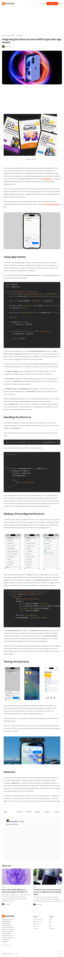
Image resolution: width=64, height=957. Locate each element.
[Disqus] (32, 839)
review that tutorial (52, 204)
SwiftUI (51, 919)
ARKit (50, 926)
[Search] (44, 3)
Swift (3, 35)
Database (51, 928)
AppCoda (9, 953)
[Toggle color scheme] (15, 953)
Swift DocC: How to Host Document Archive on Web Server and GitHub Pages (47, 891)
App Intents (46, 179)
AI (49, 923)
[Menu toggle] (60, 3)
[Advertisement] (32, 19)
